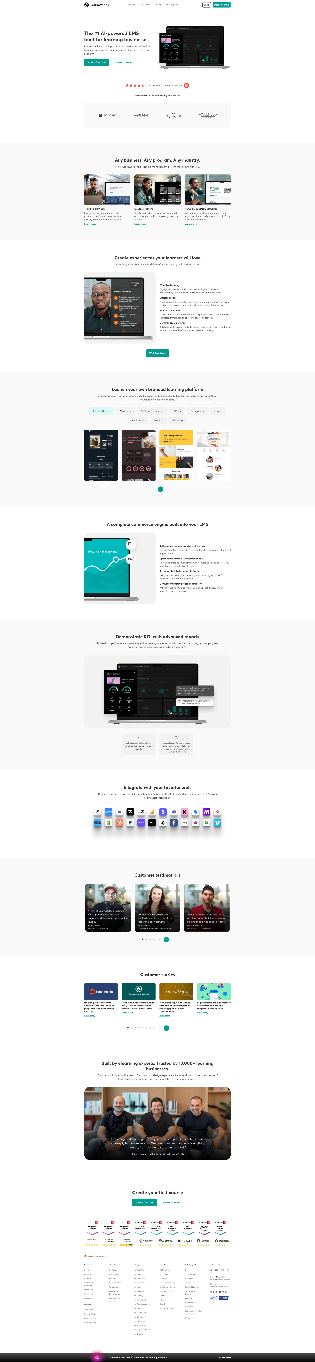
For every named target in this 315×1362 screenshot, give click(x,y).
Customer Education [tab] (152, 411)
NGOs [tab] (177, 411)
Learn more (90, 223)
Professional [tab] (198, 411)
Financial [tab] (178, 420)
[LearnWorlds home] (96, 4)
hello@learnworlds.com (220, 1280)
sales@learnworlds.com (220, 1286)
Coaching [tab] (125, 411)
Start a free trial (221, 5)
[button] (160, 489)
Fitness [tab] (218, 411)
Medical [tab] (158, 420)
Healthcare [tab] (138, 420)
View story (89, 1015)
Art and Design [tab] (101, 411)
